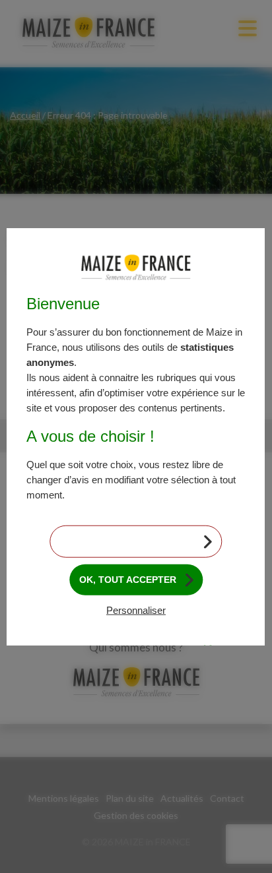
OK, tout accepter (127, 579)
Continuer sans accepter (128, 541)
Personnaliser (136, 609)
